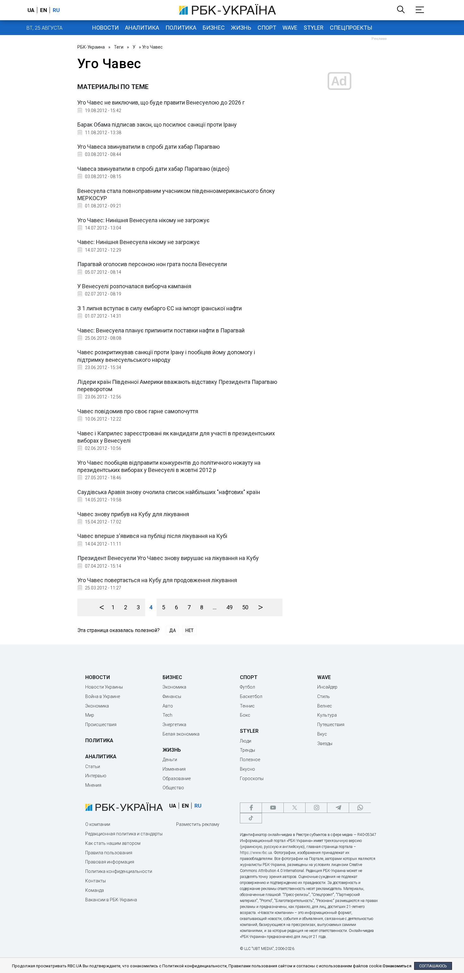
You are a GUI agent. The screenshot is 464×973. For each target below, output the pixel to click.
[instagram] (316, 808)
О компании (97, 824)
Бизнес (214, 27)
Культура (327, 715)
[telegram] (338, 808)
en (43, 10)
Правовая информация (109, 861)
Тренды (247, 750)
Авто (168, 705)
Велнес (324, 705)
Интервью (95, 775)
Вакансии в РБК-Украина (111, 899)
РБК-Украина (91, 47)
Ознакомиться (397, 966)
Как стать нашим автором (112, 843)
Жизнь (241, 27)
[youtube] (273, 808)
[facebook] (251, 808)
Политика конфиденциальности (118, 871)
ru (56, 10)
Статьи (92, 766)
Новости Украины (104, 686)
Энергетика (174, 724)
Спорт (267, 27)
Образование (177, 778)
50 (245, 607)
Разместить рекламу (197, 824)
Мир (89, 715)
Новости (105, 27)
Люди (245, 740)
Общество (173, 787)
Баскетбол (251, 696)
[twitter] (294, 808)
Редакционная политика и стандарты (124, 833)
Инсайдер (327, 686)
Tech (167, 715)
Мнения (93, 785)
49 (229, 607)
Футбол (247, 686)
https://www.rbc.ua (256, 853)
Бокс (245, 715)
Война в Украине (102, 696)
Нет (189, 630)
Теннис (247, 705)
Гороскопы (252, 778)
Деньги (170, 759)
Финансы (172, 696)
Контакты (95, 880)
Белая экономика (181, 734)
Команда (94, 890)
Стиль (323, 696)
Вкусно (247, 769)
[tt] (251, 818)
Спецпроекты (351, 27)
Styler (314, 27)
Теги (118, 47)
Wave (290, 27)
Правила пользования (108, 852)
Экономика (97, 705)
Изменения (174, 769)
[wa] (360, 808)
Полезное (250, 759)
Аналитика (142, 27)
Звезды (324, 743)
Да (172, 630)
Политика (180, 27)
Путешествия (330, 724)
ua (30, 10)
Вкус (322, 734)
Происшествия (100, 724)
